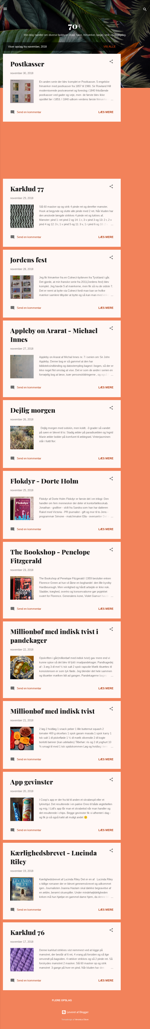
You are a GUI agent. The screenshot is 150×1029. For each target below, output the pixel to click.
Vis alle (110, 46)
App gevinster (31, 781)
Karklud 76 (27, 932)
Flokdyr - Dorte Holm (44, 480)
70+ (75, 25)
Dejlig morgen (32, 410)
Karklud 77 (27, 188)
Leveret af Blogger (77, 1012)
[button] (111, 62)
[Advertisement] (135, 97)
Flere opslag (62, 1000)
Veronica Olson (82, 1019)
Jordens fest (28, 259)
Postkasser (27, 63)
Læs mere (105, 112)
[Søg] (145, 10)
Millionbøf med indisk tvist (52, 710)
